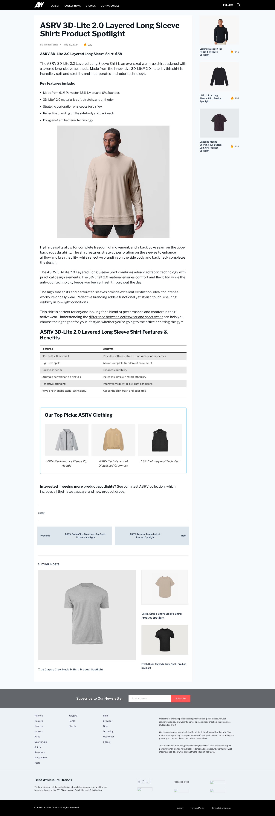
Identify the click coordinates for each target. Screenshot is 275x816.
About (180, 808)
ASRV (51, 63)
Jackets (38, 731)
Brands (91, 5)
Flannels (38, 715)
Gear (105, 726)
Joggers (73, 715)
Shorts (72, 726)
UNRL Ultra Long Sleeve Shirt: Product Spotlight (211, 98)
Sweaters (39, 752)
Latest (55, 5)
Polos (37, 736)
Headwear (108, 736)
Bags (105, 715)
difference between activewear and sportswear (126, 317)
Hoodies (38, 726)
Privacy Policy (197, 808)
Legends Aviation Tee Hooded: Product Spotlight (211, 51)
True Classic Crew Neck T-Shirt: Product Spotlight (70, 669)
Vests (37, 762)
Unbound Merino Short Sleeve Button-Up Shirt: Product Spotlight (211, 146)
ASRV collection (152, 486)
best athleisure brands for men (72, 787)
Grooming (108, 731)
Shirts (37, 747)
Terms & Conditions (221, 808)
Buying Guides (110, 5)
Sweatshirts (40, 757)
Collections (73, 5)
